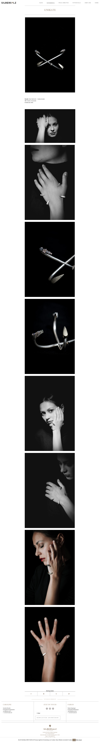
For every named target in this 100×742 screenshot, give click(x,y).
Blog (41, 2)
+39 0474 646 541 (8, 712)
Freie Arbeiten (64, 2)
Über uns (88, 2)
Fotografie (51, 2)
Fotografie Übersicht (50, 699)
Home (97, 2)
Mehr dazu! (79, 740)
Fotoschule (77, 2)
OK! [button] (74, 740)
